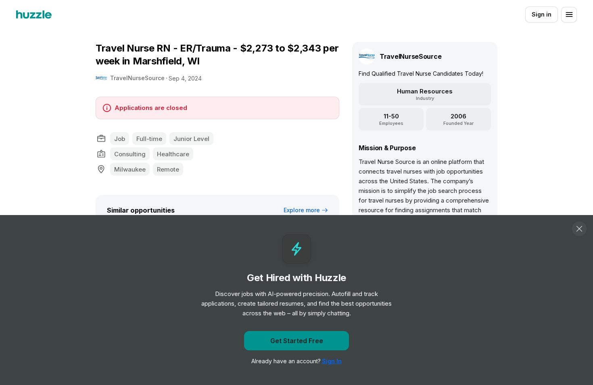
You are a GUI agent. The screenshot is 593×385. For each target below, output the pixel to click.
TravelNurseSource (137, 78)
